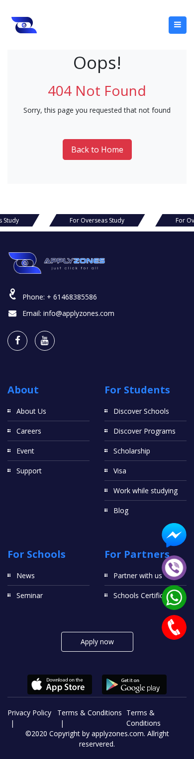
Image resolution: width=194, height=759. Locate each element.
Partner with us (137, 575)
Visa (119, 470)
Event (25, 450)
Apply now (97, 641)
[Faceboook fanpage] (17, 341)
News (25, 575)
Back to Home (97, 149)
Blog (120, 510)
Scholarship (131, 450)
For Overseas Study (97, 220)
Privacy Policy (29, 712)
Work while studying (145, 490)
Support (29, 470)
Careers (28, 431)
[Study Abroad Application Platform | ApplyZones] (24, 25)
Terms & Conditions (89, 712)
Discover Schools (141, 411)
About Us (31, 411)
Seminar (29, 595)
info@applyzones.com (78, 313)
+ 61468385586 (72, 297)
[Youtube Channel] (45, 341)
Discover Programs (144, 431)
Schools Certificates (145, 595)
